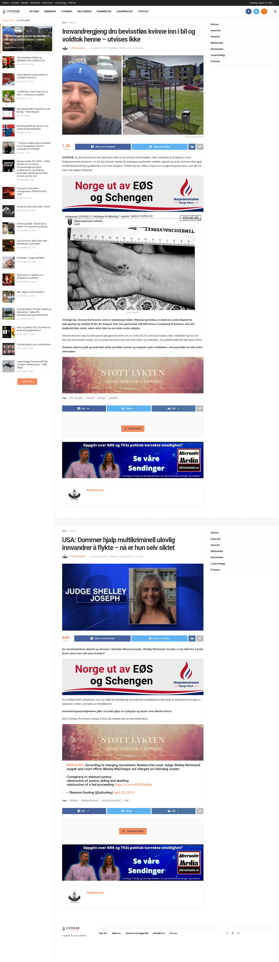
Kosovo (90, 398)
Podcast (72, 3)
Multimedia (35, 3)
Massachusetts (90, 800)
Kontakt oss (159, 933)
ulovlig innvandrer (111, 800)
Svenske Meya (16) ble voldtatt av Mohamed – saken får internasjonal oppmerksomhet (34, 312)
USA (126, 800)
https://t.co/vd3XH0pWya (133, 785)
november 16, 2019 (99, 556)
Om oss (173, 933)
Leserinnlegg (60, 3)
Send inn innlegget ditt (137, 933)
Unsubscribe (134, 831)
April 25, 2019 (124, 792)
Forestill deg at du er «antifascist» (34, 344)
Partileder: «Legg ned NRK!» (31, 258)
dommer (74, 800)
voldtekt (113, 398)
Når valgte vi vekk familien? (31, 292)
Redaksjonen (78, 48)
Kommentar (47, 3)
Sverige (101, 398)
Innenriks (15, 3)
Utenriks (24, 3)
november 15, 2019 (99, 48)
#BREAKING (74, 765)
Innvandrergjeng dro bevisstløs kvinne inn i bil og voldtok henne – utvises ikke (27, 39)
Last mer (27, 381)
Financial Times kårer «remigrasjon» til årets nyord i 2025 (32, 191)
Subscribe (134, 428)
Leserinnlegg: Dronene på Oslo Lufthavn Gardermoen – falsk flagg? (32, 364)
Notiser (5, 3)
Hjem (64, 22)
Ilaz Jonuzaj (76, 398)
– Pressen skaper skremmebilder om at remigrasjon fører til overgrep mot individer (34, 146)
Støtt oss (116, 933)
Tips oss (103, 933)
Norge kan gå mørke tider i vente (33, 206)
